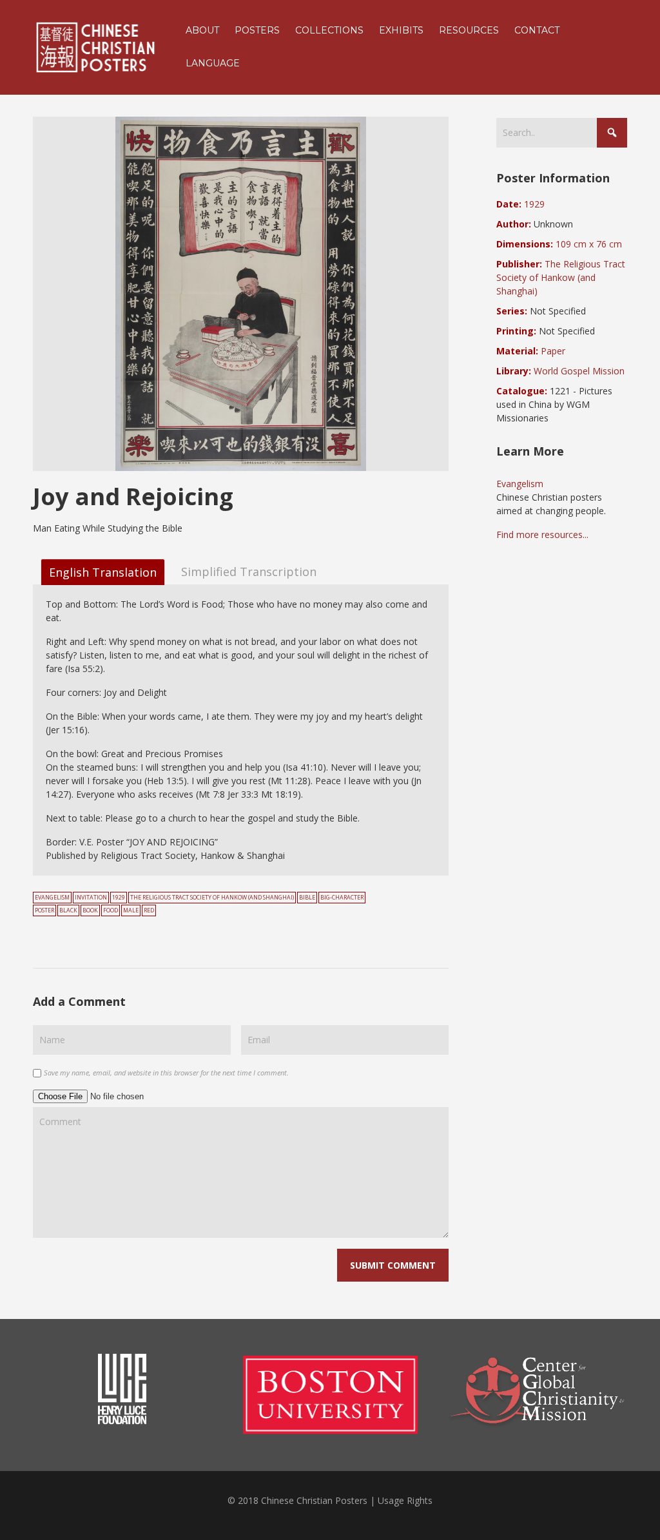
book (90, 910)
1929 (118, 897)
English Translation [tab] (103, 572)
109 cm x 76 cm (589, 244)
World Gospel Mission (579, 371)
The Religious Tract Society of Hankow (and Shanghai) (212, 897)
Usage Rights (405, 1500)
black (68, 910)
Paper (553, 351)
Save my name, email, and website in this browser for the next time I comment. (166, 1072)
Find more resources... (542, 534)
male (131, 910)
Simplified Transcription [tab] (248, 571)
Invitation (91, 897)
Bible (307, 897)
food (110, 910)
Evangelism (52, 897)
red (149, 910)
